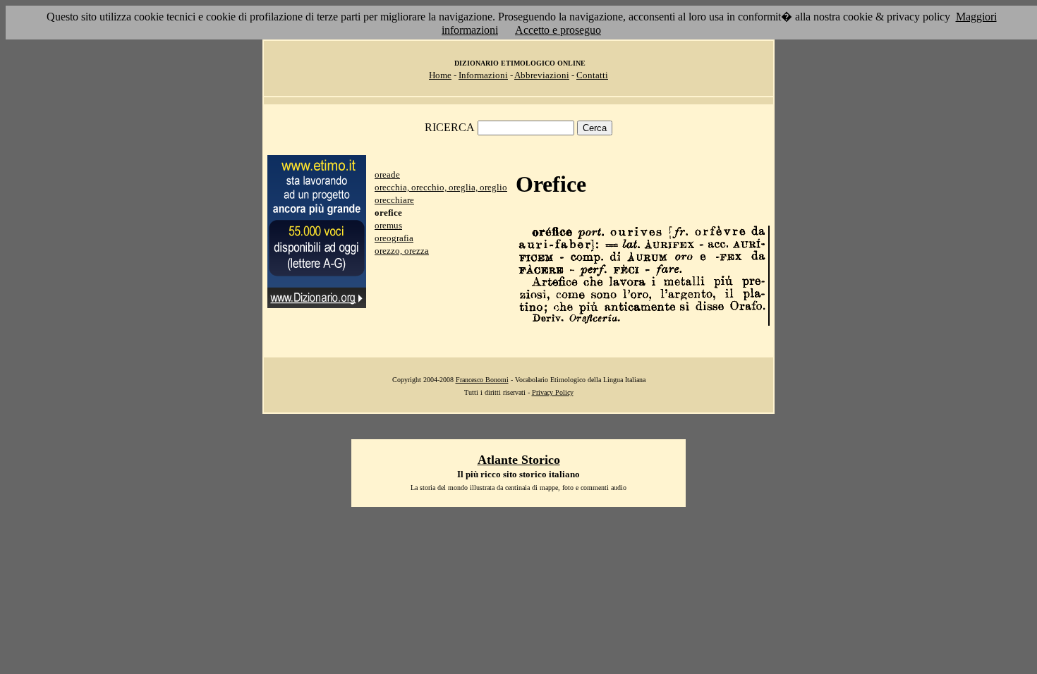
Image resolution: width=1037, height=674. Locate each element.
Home (440, 75)
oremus (388, 225)
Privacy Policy (553, 392)
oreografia (394, 238)
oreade (387, 174)
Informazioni (483, 75)
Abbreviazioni (541, 75)
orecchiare (394, 200)
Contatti (592, 75)
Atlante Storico (519, 460)
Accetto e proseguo (558, 30)
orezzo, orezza (402, 250)
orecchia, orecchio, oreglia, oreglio (441, 187)
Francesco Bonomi (482, 380)
